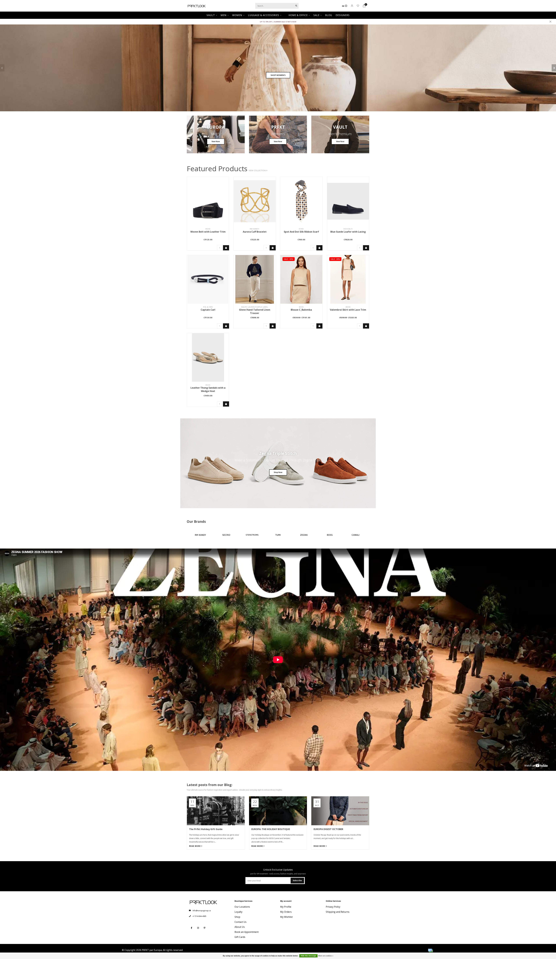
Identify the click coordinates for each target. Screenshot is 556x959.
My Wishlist (286, 916)
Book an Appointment (247, 932)
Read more (195, 846)
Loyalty (238, 911)
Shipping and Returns (337, 911)
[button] (2, 67)
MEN (223, 15)
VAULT (211, 15)
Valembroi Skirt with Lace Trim (348, 309)
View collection (257, 171)
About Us (240, 926)
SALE (316, 15)
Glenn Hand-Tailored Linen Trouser (254, 311)
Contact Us (240, 922)
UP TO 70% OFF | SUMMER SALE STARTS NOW (278, 22)
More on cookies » (325, 956)
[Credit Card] (430, 950)
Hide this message (308, 956)
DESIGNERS (343, 15)
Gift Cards (240, 937)
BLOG (328, 15)
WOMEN (237, 15)
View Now (216, 141)
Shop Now (278, 472)
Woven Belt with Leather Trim (208, 231)
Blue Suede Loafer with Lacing (348, 231)
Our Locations (242, 906)
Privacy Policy (333, 906)
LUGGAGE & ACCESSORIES (263, 15)
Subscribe (297, 880)
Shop (237, 916)
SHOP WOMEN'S (278, 75)
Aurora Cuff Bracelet (255, 231)
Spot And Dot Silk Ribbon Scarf (301, 231)
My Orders (286, 911)
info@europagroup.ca (202, 910)
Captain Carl (208, 309)
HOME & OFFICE (298, 15)
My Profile (285, 906)
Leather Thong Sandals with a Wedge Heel (208, 389)
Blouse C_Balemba (301, 309)
